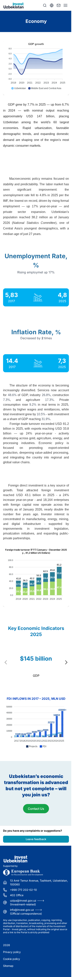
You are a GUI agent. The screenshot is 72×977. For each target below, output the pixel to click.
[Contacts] (58, 5)
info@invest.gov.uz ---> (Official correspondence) (26, 911)
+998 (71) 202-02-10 (23, 889)
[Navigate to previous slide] (6, 662)
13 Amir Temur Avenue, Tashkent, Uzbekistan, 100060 (39, 882)
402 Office (16, 895)
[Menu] (65, 5)
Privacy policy (12, 952)
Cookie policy (11, 958)
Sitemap (8, 965)
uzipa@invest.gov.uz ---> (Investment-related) (27, 902)
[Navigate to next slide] (66, 662)
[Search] (44, 5)
